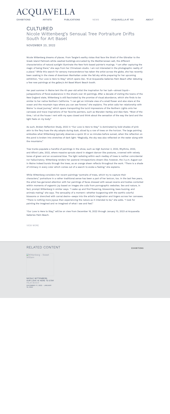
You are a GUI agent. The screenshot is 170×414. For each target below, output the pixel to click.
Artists (47, 19)
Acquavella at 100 (122, 19)
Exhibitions (23, 19)
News (95, 19)
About (149, 19)
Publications (72, 19)
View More (33, 225)
